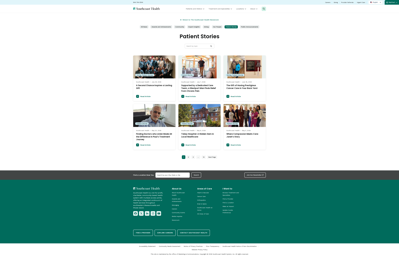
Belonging (175, 205)
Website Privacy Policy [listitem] (199, 249)
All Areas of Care (203, 214)
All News (144, 27)
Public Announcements (249, 27)
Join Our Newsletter (254, 175)
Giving (336, 2)
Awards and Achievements (161, 27)
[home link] (146, 188)
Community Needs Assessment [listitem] (169, 246)
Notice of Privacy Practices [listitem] (193, 246)
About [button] (252, 9)
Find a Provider (228, 199)
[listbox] (375, 2)
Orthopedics (201, 200)
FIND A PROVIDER (143, 233)
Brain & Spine (202, 204)
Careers (327, 2)
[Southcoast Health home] (146, 8)
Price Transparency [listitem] (212, 246)
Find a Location (228, 202)
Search (196, 175)
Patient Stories (231, 27)
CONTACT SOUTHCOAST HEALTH (193, 233)
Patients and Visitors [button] (194, 9)
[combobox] (172, 175)
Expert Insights (194, 27)
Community (179, 27)
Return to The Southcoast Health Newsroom (201, 20)
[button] (392, 2)
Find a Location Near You (143, 175)
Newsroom (175, 220)
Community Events (178, 212)
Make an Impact (228, 206)
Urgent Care (361, 2)
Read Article (145, 96)
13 (203, 157)
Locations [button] (240, 9)
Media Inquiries (177, 216)
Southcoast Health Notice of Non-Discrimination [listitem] (240, 246)
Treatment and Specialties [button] (219, 9)
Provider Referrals (347, 2)
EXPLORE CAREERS (165, 233)
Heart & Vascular (203, 192)
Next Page (212, 157)
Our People (217, 27)
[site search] (264, 9)
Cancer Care (201, 196)
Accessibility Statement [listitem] (147, 246)
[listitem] (135, 213)
